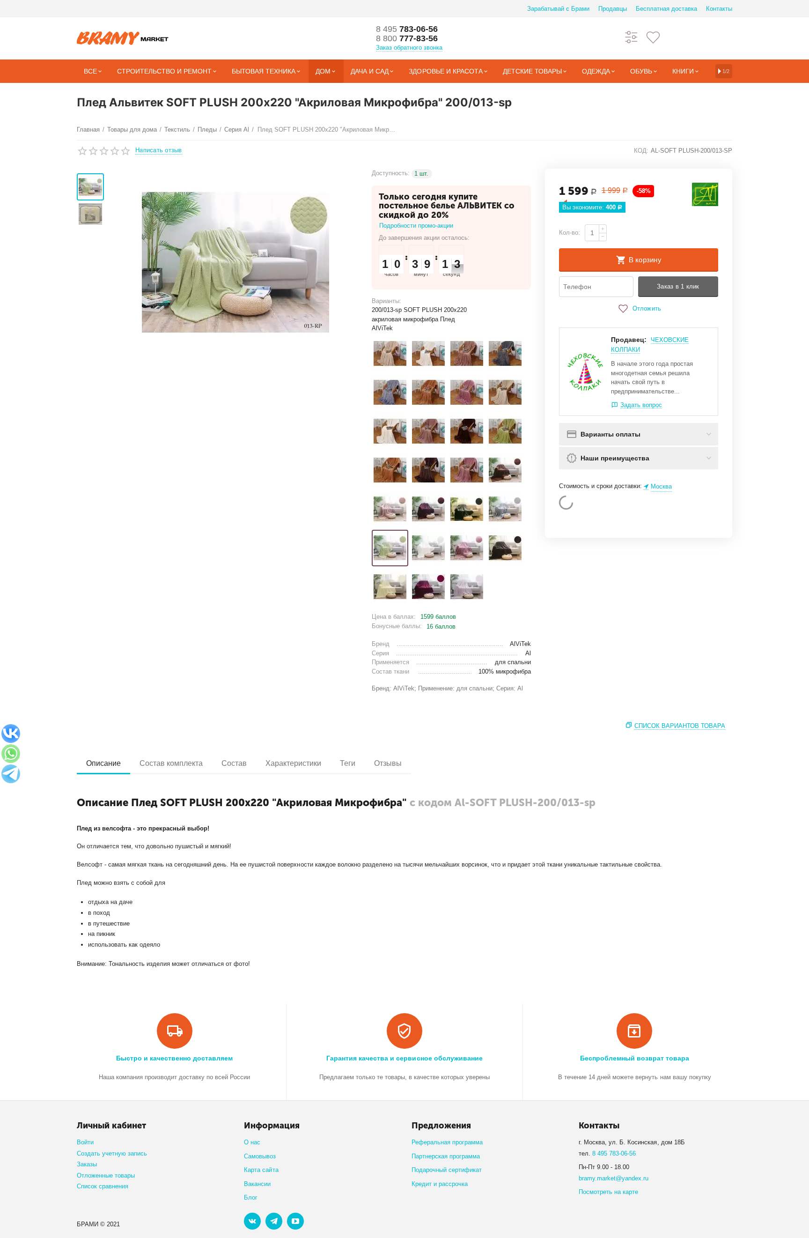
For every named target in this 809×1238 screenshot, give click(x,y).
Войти (85, 1142)
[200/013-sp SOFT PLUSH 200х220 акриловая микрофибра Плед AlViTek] (390, 548)
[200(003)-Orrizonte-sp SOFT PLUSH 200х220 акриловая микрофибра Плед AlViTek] (467, 353)
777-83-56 (407, 38)
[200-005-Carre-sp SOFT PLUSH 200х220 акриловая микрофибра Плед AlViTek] (505, 431)
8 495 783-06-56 (614, 1153)
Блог (250, 1197)
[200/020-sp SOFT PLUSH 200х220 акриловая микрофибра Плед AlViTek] (467, 587)
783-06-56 (407, 29)
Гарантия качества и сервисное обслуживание (404, 1058)
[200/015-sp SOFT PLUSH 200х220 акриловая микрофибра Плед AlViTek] (467, 548)
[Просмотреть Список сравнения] (632, 36)
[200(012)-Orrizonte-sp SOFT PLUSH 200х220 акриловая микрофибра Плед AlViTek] (467, 392)
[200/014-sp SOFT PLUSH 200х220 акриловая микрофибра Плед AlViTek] (428, 548)
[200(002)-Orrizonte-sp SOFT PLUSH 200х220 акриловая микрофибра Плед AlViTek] (428, 353)
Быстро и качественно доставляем (174, 1058)
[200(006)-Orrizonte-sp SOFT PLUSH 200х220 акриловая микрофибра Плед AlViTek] (505, 353)
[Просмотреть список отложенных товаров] (653, 36)
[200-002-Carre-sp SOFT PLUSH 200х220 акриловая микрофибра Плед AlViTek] (390, 431)
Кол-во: (569, 232)
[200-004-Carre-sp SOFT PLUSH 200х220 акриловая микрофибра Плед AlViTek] (467, 431)
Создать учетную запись (112, 1153)
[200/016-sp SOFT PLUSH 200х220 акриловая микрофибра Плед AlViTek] (505, 548)
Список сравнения (102, 1186)
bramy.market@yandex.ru (613, 1178)
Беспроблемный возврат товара (634, 1058)
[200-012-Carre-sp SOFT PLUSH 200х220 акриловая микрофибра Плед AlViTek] (467, 470)
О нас (252, 1142)
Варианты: (386, 300)
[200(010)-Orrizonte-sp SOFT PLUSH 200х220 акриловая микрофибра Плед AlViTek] (428, 392)
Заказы (87, 1164)
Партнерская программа (446, 1156)
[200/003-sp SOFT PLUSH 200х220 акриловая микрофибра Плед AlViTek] (390, 509)
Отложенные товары (106, 1175)
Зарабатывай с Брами (558, 8)
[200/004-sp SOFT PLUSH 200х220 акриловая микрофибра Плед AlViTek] (428, 509)
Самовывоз (260, 1156)
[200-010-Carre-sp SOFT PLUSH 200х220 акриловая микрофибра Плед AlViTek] (390, 470)
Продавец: (629, 339)
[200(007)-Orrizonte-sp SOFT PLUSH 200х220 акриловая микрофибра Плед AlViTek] (390, 392)
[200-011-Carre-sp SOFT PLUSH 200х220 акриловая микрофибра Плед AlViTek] (428, 470)
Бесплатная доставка (666, 8)
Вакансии (257, 1183)
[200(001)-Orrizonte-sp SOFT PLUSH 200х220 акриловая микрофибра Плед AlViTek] (390, 353)
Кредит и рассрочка (440, 1183)
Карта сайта (261, 1169)
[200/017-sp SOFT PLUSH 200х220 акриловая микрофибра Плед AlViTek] (390, 587)
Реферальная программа (447, 1142)
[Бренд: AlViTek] (705, 194)
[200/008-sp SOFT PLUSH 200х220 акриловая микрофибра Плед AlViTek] (467, 509)
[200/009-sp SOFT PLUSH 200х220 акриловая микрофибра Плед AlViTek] (505, 509)
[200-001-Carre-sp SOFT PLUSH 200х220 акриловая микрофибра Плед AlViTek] (505, 392)
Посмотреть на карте (608, 1191)
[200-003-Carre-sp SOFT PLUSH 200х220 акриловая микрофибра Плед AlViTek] (428, 431)
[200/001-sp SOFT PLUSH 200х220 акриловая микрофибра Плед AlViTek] (505, 470)
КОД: (641, 150)
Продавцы (612, 8)
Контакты (719, 8)
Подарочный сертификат (447, 1169)
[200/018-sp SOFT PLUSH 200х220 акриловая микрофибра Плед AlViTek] (428, 587)
